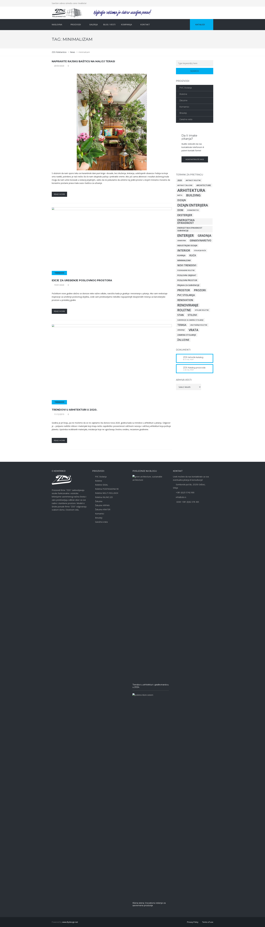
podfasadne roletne (186, 270)
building (193, 195)
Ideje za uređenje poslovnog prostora (82, 280)
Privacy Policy (192, 922)
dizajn (181, 200)
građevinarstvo (200, 240)
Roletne (183, 94)
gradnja (204, 235)
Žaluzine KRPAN (102, 505)
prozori (200, 290)
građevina (181, 241)
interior (183, 250)
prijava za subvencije (188, 285)
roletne (184, 310)
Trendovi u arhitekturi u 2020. (74, 409)
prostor (183, 290)
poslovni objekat (186, 275)
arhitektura (191, 190)
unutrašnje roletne (198, 325)
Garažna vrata (185, 119)
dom (180, 210)
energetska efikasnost (186, 221)
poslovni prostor (187, 280)
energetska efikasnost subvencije (189, 229)
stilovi (192, 315)
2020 (179, 180)
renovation (185, 300)
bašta (179, 195)
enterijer (185, 235)
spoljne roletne (202, 310)
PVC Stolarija (185, 88)
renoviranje (187, 305)
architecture (203, 185)
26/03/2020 (59, 65)
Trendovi (59, 273)
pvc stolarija (186, 295)
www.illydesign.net (70, 922)
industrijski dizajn (187, 245)
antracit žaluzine (184, 185)
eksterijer (184, 215)
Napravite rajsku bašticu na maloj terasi (83, 61)
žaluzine (183, 339)
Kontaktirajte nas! (195, 159)
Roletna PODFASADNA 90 (107, 489)
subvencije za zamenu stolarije (190, 320)
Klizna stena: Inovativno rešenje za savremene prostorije (149, 904)
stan (180, 315)
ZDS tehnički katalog (193, 357)
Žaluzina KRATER (102, 509)
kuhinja (181, 255)
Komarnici (184, 107)
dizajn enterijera (192, 205)
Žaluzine (183, 100)
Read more (59, 194)
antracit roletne (193, 180)
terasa (181, 325)
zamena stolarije (186, 335)
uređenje (181, 330)
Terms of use (207, 922)
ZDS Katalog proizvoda (194, 367)
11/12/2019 (59, 414)
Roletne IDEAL (101, 484)
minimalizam (184, 260)
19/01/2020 (59, 285)
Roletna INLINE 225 (104, 497)
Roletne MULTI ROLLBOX (106, 493)
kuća (192, 255)
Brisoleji (183, 113)
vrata (193, 330)
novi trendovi (186, 265)
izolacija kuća (200, 250)
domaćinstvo (193, 210)
